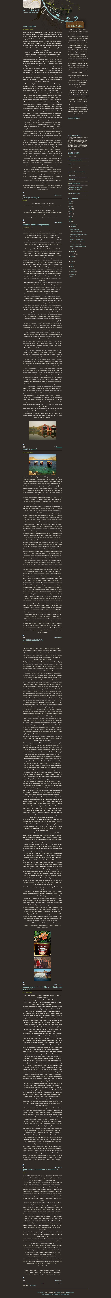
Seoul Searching (29, 26)
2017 (70, 203)
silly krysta (72, 164)
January (73, 274)
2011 (70, 219)
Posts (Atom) (33, 1285)
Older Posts (59, 1283)
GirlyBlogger (57, 1292)
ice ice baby (72, 175)
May (72, 264)
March (72, 269)
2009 (70, 276)
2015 (70, 209)
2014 (70, 211)
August (72, 256)
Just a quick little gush (31, 197)
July (72, 259)
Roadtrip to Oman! (30, 449)
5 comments (59, 195)
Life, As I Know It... (41, 1292)
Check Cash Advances (46, 1294)
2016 (70, 206)
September (73, 254)
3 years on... (72, 156)
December (73, 224)
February (73, 271)
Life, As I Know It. (31, 10)
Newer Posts (26, 1283)
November (73, 226)
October (73, 251)
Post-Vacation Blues (74, 193)
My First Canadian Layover (33, 640)
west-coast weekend (74, 168)
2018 (70, 201)
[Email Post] (24, 195)
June (72, 261)
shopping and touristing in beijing (36, 225)
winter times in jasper (74, 183)
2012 (70, 216)
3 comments (59, 447)
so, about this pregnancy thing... (77, 171)
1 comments (59, 222)
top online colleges (56, 1294)
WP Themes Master (69, 1292)
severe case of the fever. (75, 160)
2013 (70, 214)
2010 (70, 221)
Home (42, 1283)
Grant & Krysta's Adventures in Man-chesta (40, 1169)
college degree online (65, 1294)
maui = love (72, 179)
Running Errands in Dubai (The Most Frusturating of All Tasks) (42, 988)
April (72, 266)
